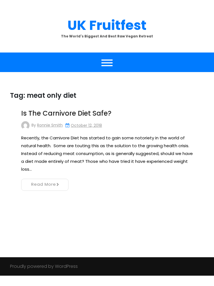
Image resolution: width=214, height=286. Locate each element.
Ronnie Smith (50, 125)
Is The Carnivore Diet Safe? (66, 113)
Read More (43, 184)
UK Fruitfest (107, 25)
